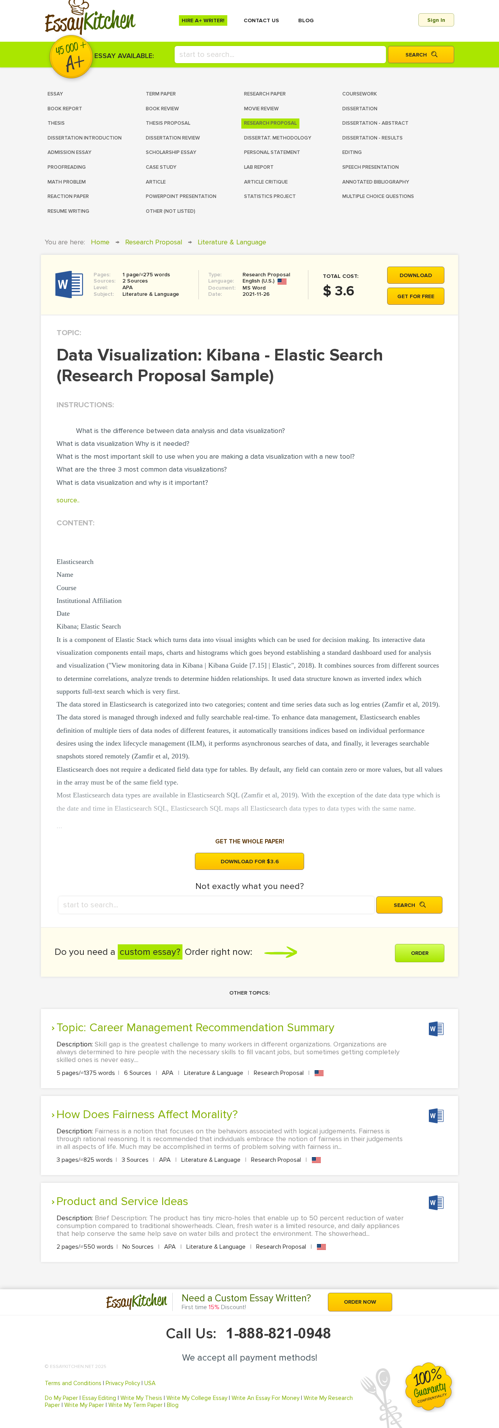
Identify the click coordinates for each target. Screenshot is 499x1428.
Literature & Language (232, 242)
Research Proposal (153, 242)
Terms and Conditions (73, 1383)
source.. (68, 500)
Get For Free (415, 296)
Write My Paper (84, 1405)
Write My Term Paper (135, 1405)
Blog (173, 1405)
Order (419, 953)
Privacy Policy (123, 1383)
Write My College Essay (196, 1397)
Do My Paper (61, 1397)
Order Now (360, 1302)
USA (150, 1383)
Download (416, 275)
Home (100, 242)
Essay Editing (99, 1397)
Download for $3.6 (250, 861)
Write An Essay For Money (265, 1397)
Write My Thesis (141, 1397)
